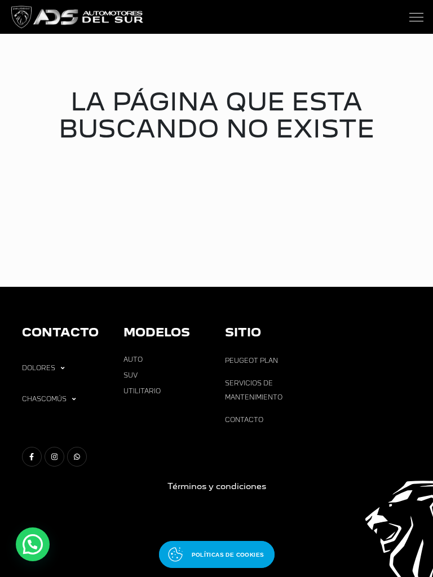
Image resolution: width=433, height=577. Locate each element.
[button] (33, 544)
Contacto (244, 420)
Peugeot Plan (251, 361)
